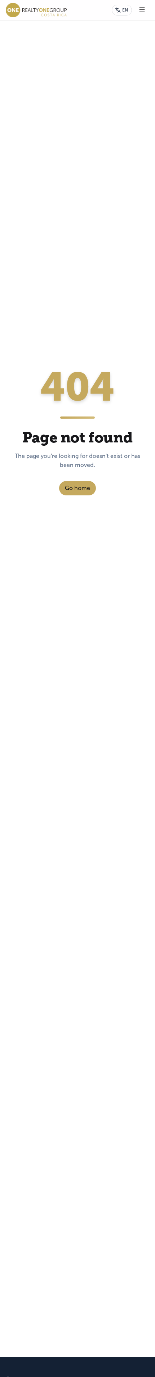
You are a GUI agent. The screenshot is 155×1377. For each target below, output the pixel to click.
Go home (77, 488)
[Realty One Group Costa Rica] (36, 10)
